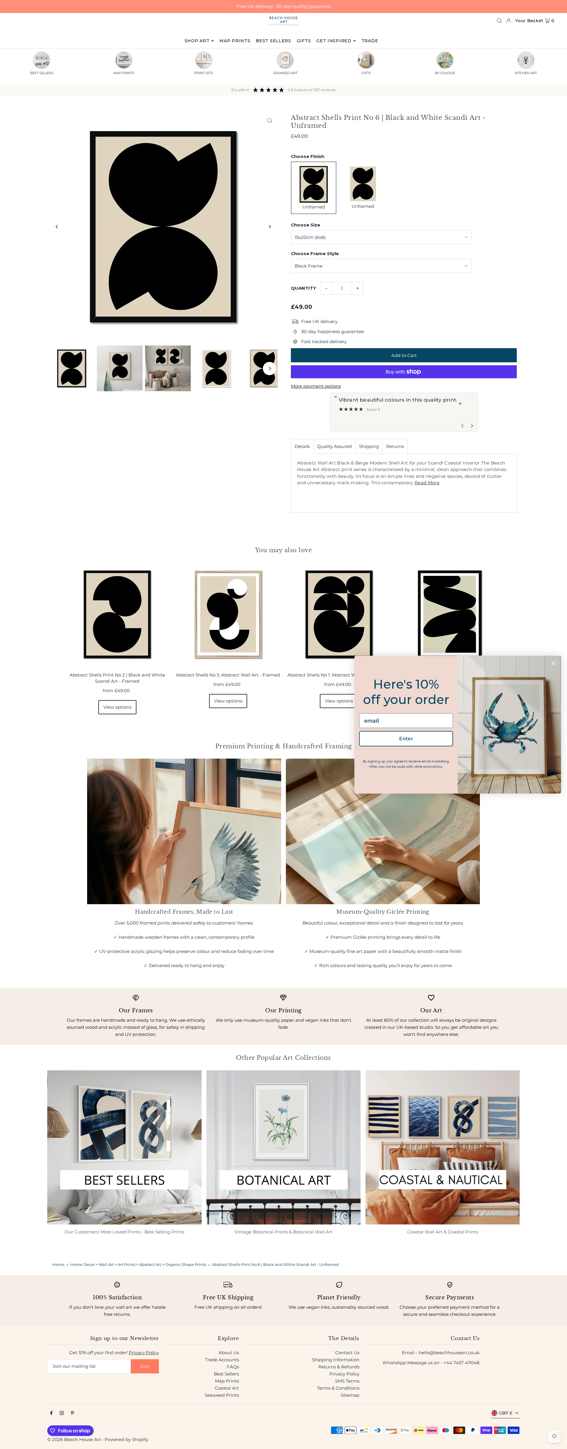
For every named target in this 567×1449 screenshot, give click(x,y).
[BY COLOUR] (445, 60)
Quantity (303, 288)
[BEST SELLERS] (41, 60)
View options (117, 707)
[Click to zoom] (269, 120)
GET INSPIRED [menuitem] (333, 40)
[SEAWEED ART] (285, 60)
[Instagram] (62, 1413)
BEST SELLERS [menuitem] (273, 40)
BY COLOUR (445, 73)
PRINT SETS (203, 73)
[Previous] (56, 226)
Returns (395, 446)
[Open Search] (499, 20)
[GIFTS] (366, 60)
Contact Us (347, 1352)
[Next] (269, 226)
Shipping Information (335, 1359)
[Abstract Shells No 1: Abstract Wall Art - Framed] (339, 614)
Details (302, 446)
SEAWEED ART (285, 73)
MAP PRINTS (123, 73)
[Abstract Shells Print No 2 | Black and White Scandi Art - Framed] (117, 614)
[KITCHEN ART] (526, 60)
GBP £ (505, 1413)
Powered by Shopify (126, 1439)
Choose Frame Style (315, 253)
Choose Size (305, 225)
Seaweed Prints (222, 1395)
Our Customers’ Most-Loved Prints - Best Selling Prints (124, 1232)
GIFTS (366, 73)
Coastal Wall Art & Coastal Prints (442, 1232)
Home (58, 1264)
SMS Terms (347, 1381)
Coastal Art (227, 1388)
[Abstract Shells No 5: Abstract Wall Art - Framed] (228, 614)
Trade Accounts (222, 1359)
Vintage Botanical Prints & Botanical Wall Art (283, 1232)
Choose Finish (307, 156)
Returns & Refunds (338, 1367)
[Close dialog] (553, 663)
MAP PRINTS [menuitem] (234, 40)
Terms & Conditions (338, 1388)
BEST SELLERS (41, 73)
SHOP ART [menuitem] (197, 40)
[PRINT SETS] (204, 60)
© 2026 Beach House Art (74, 1439)
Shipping (369, 446)
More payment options (316, 386)
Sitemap (350, 1395)
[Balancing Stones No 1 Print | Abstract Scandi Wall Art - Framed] (450, 614)
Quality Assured (334, 446)
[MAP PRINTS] (124, 60)
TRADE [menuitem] (369, 40)
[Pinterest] (72, 1413)
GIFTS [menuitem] (304, 40)
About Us (229, 1352)
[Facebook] (51, 1413)
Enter (406, 739)
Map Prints (227, 1381)
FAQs (233, 1367)
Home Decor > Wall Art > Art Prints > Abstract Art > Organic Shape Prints (138, 1264)
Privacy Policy (144, 1352)
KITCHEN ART (526, 73)
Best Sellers (226, 1374)
